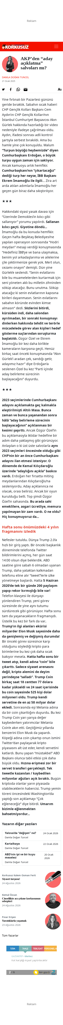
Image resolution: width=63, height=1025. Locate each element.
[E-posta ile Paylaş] (25, 89)
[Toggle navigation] (56, 46)
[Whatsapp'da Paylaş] (18, 89)
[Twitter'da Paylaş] (3, 89)
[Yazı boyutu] (59, 89)
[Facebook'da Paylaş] (10, 89)
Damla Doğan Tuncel (15, 77)
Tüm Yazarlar (10, 935)
